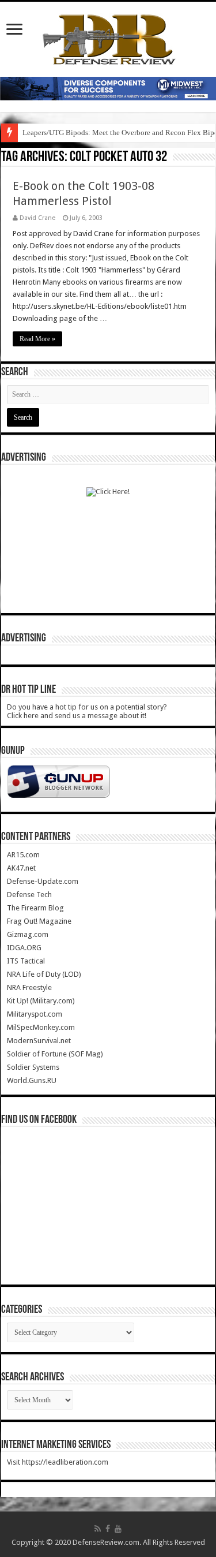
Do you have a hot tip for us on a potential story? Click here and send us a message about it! (87, 711)
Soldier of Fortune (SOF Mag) (55, 1054)
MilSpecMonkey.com (41, 1027)
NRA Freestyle (29, 987)
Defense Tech (29, 894)
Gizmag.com (27, 934)
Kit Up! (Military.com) (41, 1000)
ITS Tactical (26, 961)
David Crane (37, 218)
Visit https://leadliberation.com (57, 1462)
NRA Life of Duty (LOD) (44, 974)
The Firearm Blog (35, 907)
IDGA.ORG (24, 947)
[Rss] (97, 1529)
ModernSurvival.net (39, 1040)
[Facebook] (107, 1529)
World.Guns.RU (31, 1080)
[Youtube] (118, 1529)
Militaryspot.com (34, 1014)
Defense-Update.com (42, 881)
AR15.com (23, 854)
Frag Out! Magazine (39, 921)
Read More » (37, 339)
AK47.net (21, 868)
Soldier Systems (33, 1067)
